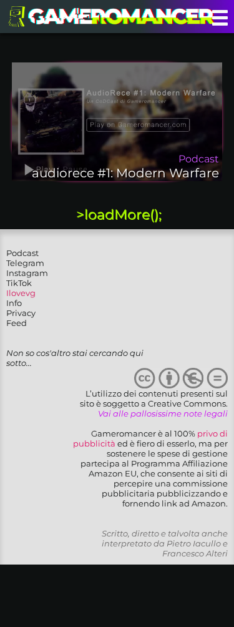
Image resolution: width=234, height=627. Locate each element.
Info (14, 303)
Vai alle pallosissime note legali (163, 413)
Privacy (21, 313)
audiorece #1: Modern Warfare (125, 172)
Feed (16, 323)
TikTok (19, 283)
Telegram (25, 263)
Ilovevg (21, 293)
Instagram (27, 273)
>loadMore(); (119, 214)
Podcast (22, 253)
